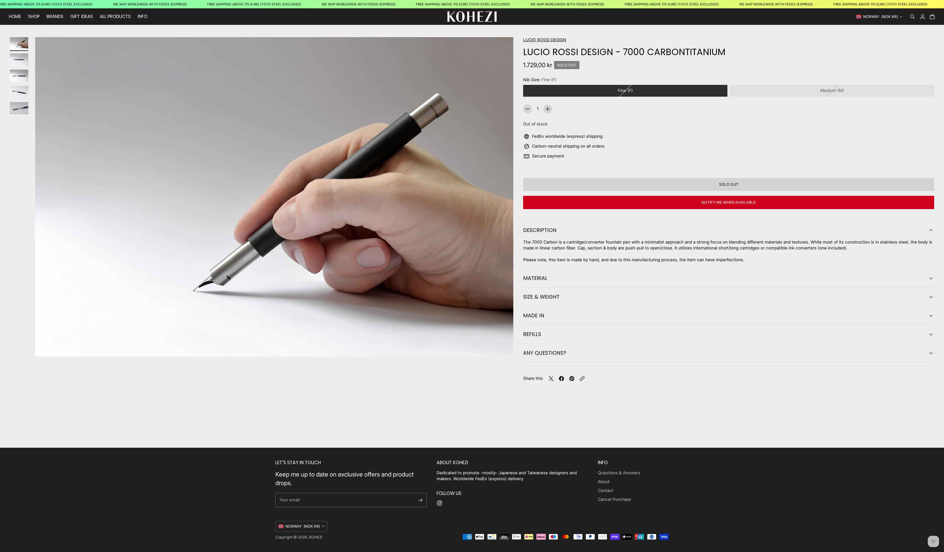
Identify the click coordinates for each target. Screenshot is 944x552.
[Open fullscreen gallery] (504, 347)
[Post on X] (551, 378)
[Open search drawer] (912, 17)
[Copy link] (582, 378)
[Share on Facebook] (561, 378)
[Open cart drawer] (932, 17)
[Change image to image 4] (19, 92)
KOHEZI (315, 537)
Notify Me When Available (729, 202)
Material (535, 278)
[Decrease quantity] (527, 109)
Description (540, 230)
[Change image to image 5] (19, 108)
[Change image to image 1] (19, 43)
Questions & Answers (619, 472)
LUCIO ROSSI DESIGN (544, 39)
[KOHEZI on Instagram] (439, 503)
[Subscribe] (420, 500)
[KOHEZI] (472, 16)
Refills (532, 334)
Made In (533, 315)
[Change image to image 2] (19, 59)
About (604, 481)
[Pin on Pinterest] (571, 378)
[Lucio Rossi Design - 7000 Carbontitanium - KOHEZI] (274, 196)
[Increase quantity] (547, 109)
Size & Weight (541, 296)
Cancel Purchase (614, 499)
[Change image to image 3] (19, 76)
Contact (605, 490)
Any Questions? (544, 352)
